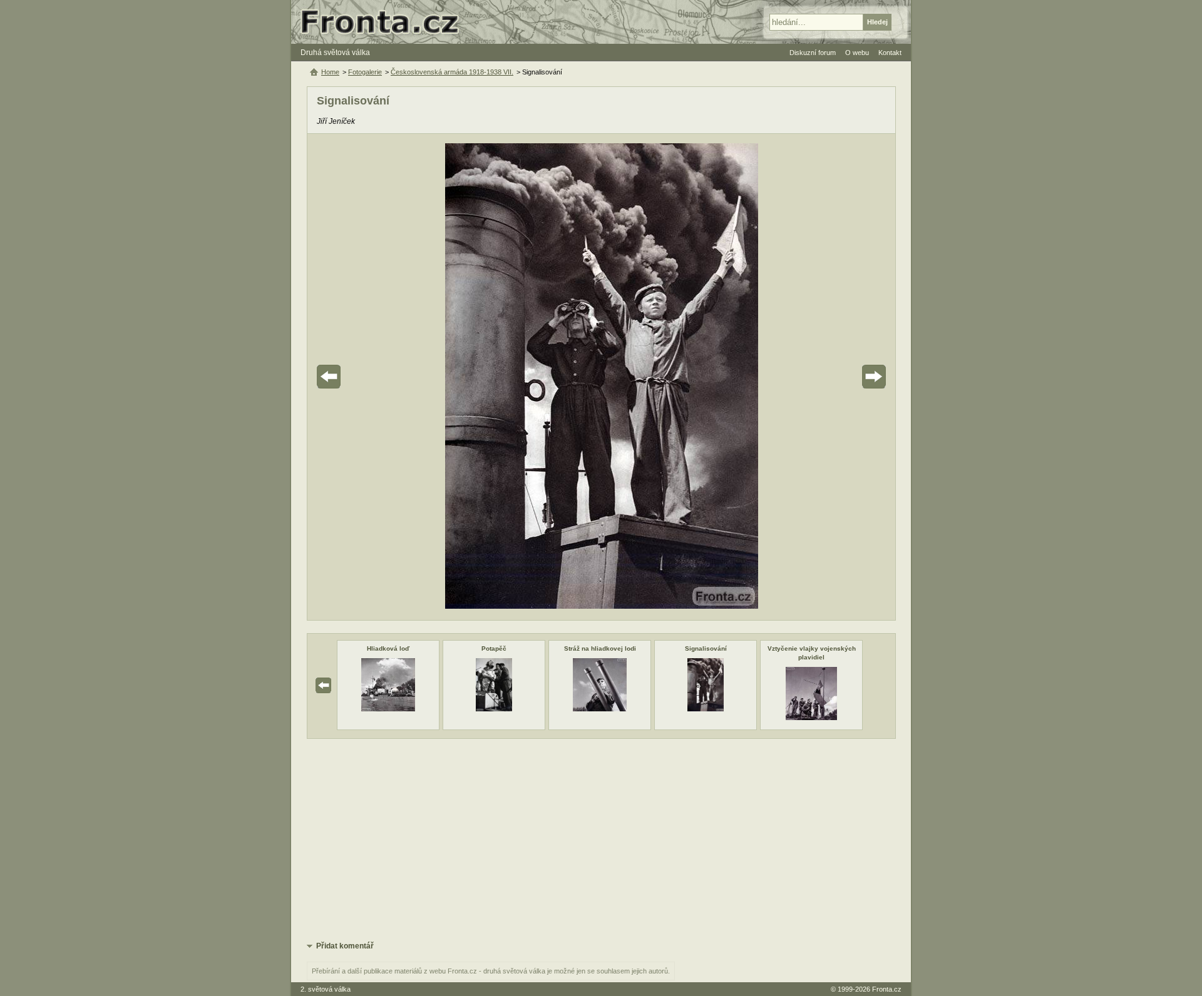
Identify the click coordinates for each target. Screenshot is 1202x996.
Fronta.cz (887, 989)
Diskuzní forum (812, 52)
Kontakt (890, 52)
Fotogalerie (365, 72)
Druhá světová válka (335, 52)
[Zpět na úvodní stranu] (385, 22)
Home (330, 72)
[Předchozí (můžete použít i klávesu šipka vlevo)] (364, 377)
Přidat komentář (345, 946)
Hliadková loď (388, 648)
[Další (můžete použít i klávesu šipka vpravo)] (839, 377)
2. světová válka (325, 989)
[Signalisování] (705, 709)
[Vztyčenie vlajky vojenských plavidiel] (811, 717)
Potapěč (493, 648)
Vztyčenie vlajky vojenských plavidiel (812, 653)
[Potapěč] (493, 709)
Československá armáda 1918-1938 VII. (452, 72)
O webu (857, 52)
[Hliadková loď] (388, 709)
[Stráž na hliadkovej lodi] (600, 709)
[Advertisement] (601, 839)
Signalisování (706, 648)
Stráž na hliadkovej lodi (600, 648)
